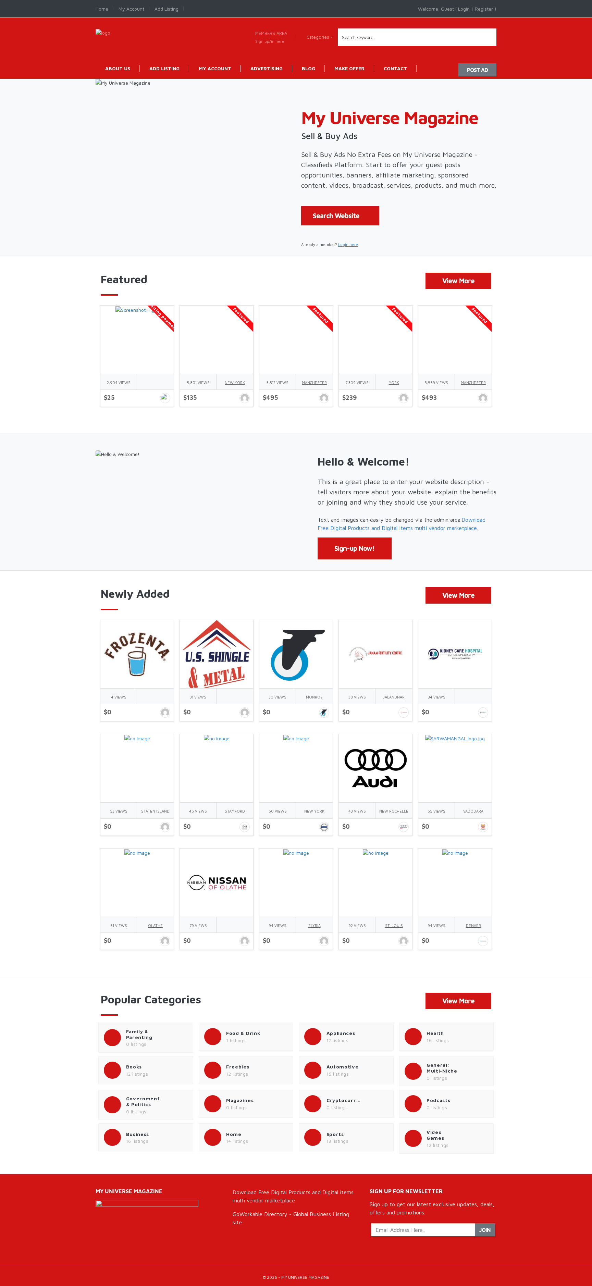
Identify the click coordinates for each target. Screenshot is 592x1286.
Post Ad (477, 70)
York (394, 382)
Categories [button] (318, 37)
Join (485, 1230)
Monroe (314, 697)
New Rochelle (393, 811)
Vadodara (473, 811)
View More (458, 281)
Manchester (314, 382)
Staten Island (155, 811)
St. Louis (394, 925)
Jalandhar (394, 697)
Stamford (235, 811)
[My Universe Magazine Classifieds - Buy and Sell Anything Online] (103, 32)
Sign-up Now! (354, 548)
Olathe (155, 925)
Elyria (314, 925)
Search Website (336, 216)
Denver (473, 925)
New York (235, 382)
